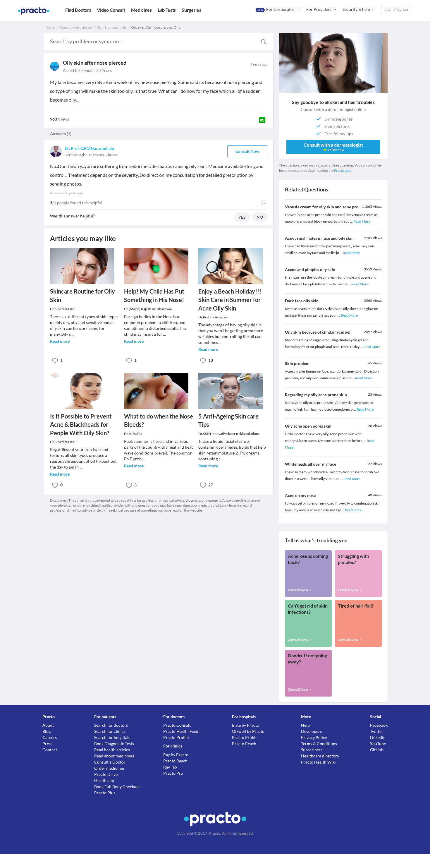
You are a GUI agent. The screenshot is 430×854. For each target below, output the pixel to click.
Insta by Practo (245, 725)
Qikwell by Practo (248, 731)
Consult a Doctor (109, 761)
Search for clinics (109, 731)
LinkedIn (378, 737)
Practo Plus (104, 792)
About (48, 725)
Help (305, 725)
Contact (49, 749)
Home (50, 27)
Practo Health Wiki (318, 761)
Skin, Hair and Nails (111, 27)
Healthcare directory (320, 755)
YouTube (378, 743)
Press (47, 743)
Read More (361, 221)
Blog (46, 731)
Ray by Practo (175, 754)
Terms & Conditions (319, 743)
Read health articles (112, 749)
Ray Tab (170, 766)
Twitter (376, 731)
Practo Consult (177, 725)
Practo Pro (173, 773)
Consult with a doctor (76, 27)
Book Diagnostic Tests (114, 743)
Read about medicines (114, 755)
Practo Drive (106, 774)
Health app (104, 780)
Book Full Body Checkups (117, 786)
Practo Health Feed (180, 731)
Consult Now (247, 151)
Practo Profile (176, 737)
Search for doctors (111, 725)
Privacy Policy (314, 737)
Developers (311, 731)
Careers (49, 737)
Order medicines (109, 768)
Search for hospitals (112, 737)
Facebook (379, 725)
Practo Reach (175, 760)
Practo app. (343, 170)
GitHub (376, 749)
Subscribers (311, 749)
